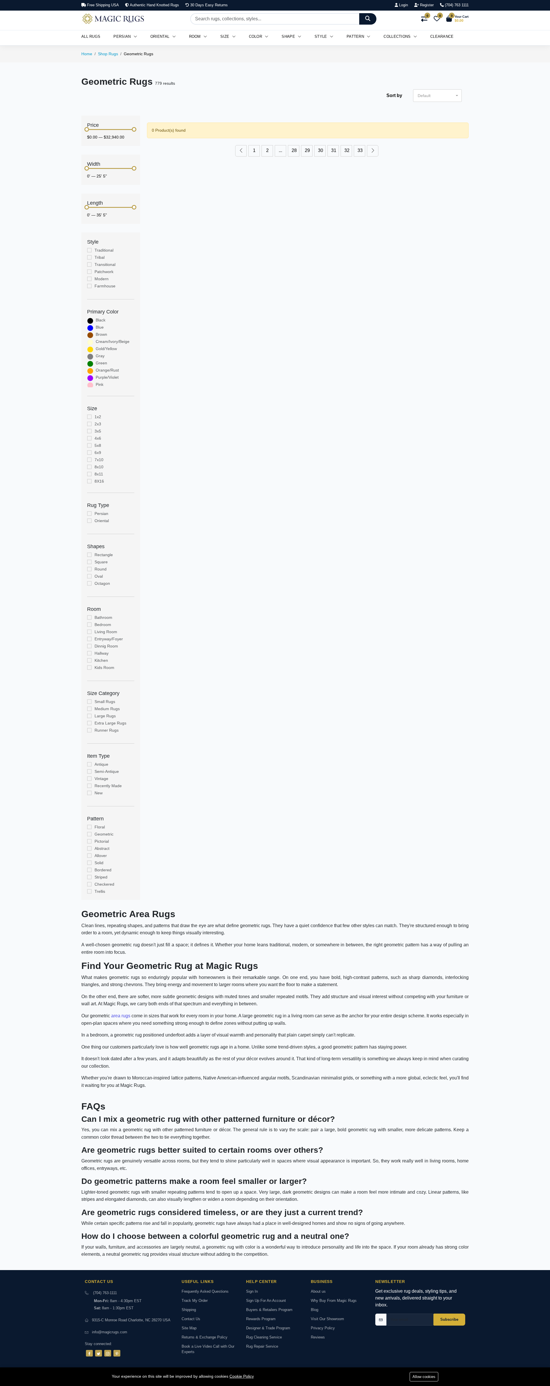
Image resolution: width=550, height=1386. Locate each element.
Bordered (103, 870)
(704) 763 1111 (456, 5)
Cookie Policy (241, 1376)
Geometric (104, 834)
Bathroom (103, 617)
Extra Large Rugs (110, 723)
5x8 (98, 445)
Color (256, 36)
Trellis (100, 891)
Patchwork (104, 271)
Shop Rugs (108, 54)
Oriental (160, 36)
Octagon (102, 583)
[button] (457, 19)
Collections (398, 36)
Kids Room (104, 667)
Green (101, 363)
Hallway (102, 653)
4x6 (98, 438)
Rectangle (104, 554)
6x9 (98, 452)
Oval (99, 576)
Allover (101, 855)
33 (360, 150)
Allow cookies (423, 1377)
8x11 (99, 474)
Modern (102, 279)
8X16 (99, 481)
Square (101, 562)
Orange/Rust (107, 370)
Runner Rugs (107, 730)
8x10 (99, 467)
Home (86, 54)
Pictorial (102, 841)
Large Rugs (105, 716)
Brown (101, 334)
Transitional (105, 264)
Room (195, 36)
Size (225, 36)
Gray (100, 356)
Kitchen (101, 660)
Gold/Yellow (106, 348)
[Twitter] (98, 1353)
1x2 (98, 416)
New (99, 793)
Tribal (100, 257)
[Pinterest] (116, 1353)
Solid (99, 862)
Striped (101, 877)
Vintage (101, 778)
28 (294, 150)
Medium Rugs (107, 708)
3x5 (98, 431)
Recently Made (108, 785)
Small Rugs (105, 701)
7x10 (99, 459)
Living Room (106, 631)
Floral (100, 827)
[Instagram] (107, 1353)
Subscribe (449, 1319)
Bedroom (103, 624)
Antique (101, 764)
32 (346, 150)
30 (320, 150)
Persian (122, 36)
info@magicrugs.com (109, 1332)
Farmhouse (105, 286)
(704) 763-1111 (105, 1293)
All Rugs (90, 36)
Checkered (104, 884)
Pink (99, 384)
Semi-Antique (107, 771)
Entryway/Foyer (109, 639)
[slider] (87, 129)
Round (101, 569)
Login (403, 5)
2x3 (98, 424)
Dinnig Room (106, 646)
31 (333, 150)
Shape (289, 36)
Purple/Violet (107, 377)
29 (307, 150)
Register (426, 5)
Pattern (356, 36)
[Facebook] (89, 1353)
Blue (100, 327)
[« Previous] (241, 151)
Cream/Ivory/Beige (112, 341)
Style (321, 36)
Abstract (102, 848)
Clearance (442, 36)
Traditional (104, 250)
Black (100, 320)
